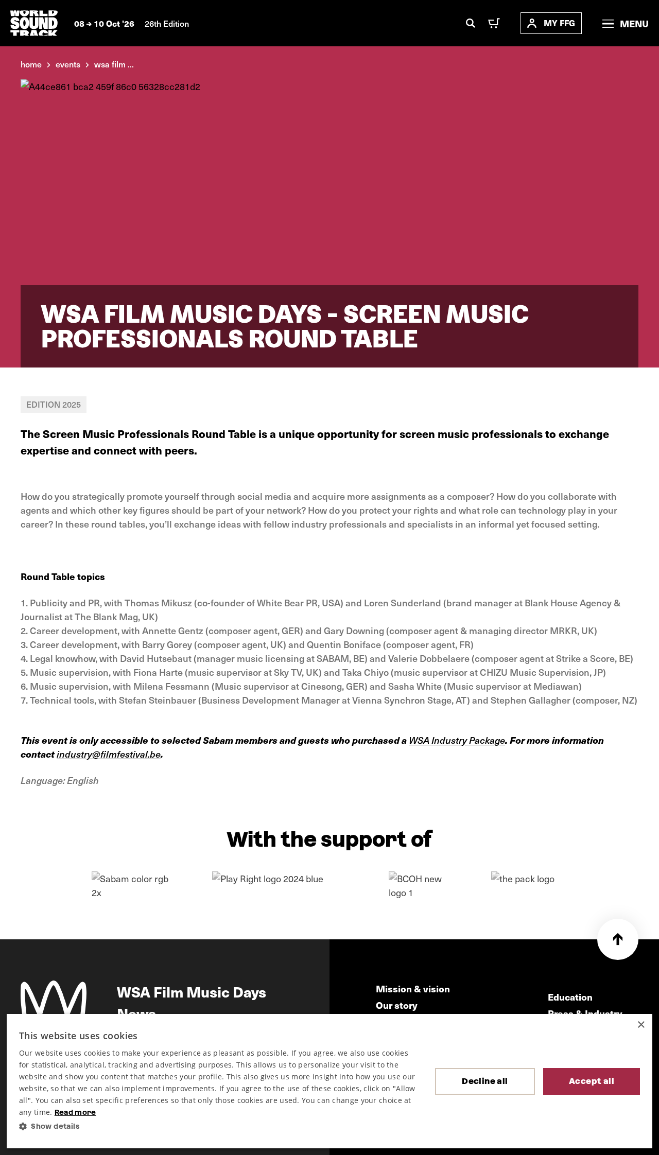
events (68, 63)
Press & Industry (585, 1013)
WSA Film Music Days (191, 991)
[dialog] (329, 1081)
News (136, 1013)
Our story (397, 1005)
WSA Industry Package (457, 739)
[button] (219, 1126)
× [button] (641, 1025)
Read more (75, 1112)
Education (570, 996)
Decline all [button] (485, 1081)
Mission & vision (413, 988)
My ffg (559, 23)
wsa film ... (114, 63)
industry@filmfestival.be (109, 753)
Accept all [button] (591, 1081)
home (31, 63)
